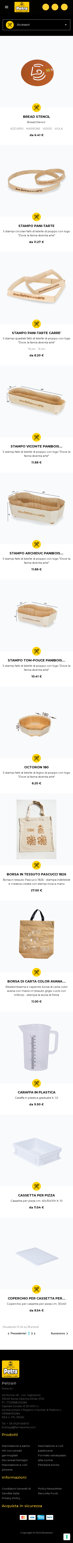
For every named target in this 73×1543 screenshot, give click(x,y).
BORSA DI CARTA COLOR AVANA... (36, 981)
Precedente (15, 1333)
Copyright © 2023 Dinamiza (36, 1532)
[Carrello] (64, 7)
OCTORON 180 (36, 767)
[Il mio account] (55, 7)
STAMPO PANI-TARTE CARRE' (36, 333)
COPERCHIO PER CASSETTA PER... (36, 1298)
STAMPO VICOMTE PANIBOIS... (36, 446)
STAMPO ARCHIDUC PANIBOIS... (36, 553)
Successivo (60, 1333)
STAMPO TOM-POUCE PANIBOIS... (36, 660)
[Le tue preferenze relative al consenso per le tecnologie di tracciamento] (66, 1537)
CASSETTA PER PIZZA (36, 1195)
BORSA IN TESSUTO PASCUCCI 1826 (36, 874)
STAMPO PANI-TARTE (36, 226)
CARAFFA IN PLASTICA (36, 1092)
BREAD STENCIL (36, 117)
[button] (45, 7)
